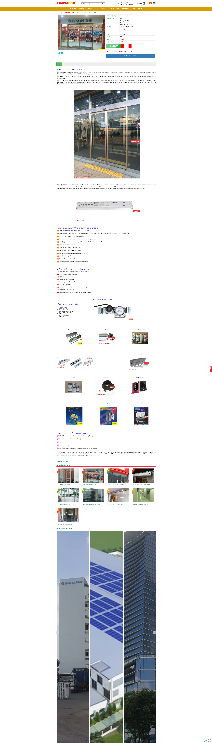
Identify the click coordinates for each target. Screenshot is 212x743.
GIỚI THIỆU (81, 9)
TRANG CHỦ (60, 12)
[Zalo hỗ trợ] (205, 740)
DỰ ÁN (96, 9)
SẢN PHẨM (89, 9)
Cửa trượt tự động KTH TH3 (88, 12)
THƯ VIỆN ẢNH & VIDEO (114, 9)
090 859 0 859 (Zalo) (128, 4)
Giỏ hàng (139, 3)
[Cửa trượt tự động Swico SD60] (118, 495)
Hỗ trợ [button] (211, 369)
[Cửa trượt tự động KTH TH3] (93, 475)
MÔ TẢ (59, 64)
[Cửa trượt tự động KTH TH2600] (118, 475)
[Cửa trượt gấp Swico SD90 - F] (68, 515)
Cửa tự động (75, 12)
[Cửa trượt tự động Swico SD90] (143, 495)
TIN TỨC (133, 9)
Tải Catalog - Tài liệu (130, 56)
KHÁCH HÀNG (125, 9)
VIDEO (64, 64)
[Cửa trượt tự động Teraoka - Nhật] (93, 495)
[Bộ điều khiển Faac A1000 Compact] (143, 475)
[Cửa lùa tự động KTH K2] (68, 475)
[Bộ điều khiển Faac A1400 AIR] (68, 495)
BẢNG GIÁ (103, 9)
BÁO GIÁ (70, 64)
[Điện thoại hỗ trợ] (210, 741)
